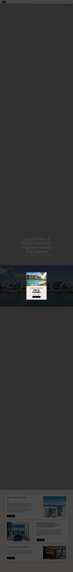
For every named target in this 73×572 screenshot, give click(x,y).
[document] (36, 286)
